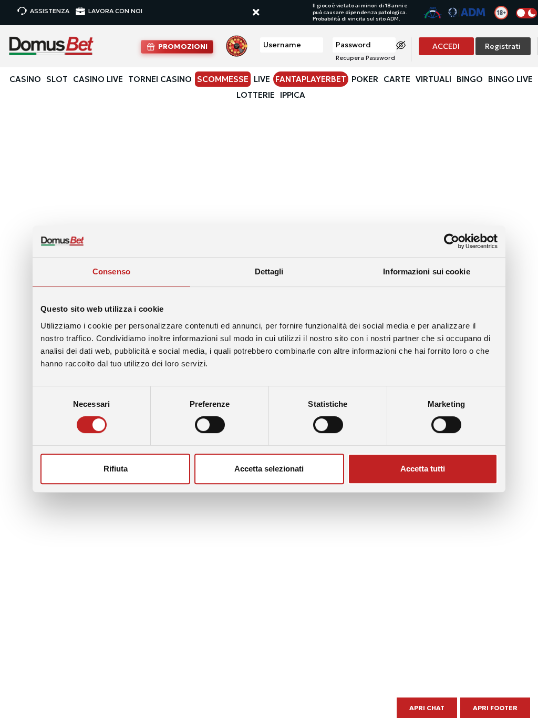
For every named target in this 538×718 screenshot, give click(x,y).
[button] (266, 13)
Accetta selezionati (269, 468)
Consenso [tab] (111, 271)
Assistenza (49, 11)
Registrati (503, 46)
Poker (364, 79)
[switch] (210, 424)
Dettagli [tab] (269, 271)
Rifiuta (116, 468)
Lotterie (255, 95)
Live (262, 79)
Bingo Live (510, 79)
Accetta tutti (422, 468)
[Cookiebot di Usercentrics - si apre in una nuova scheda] (452, 241)
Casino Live (98, 79)
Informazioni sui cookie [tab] (426, 271)
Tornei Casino (160, 79)
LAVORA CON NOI (115, 11)
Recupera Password (365, 57)
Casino (25, 79)
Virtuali (433, 79)
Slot (57, 79)
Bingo (470, 79)
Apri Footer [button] (495, 708)
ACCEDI (446, 46)
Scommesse (223, 79)
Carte (397, 79)
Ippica (292, 95)
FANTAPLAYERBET (310, 79)
